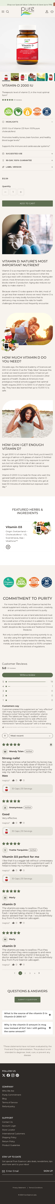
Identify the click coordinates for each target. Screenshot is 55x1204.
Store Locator (8, 1130)
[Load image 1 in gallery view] (27, 44)
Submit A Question (27, 999)
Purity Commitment (11, 1095)
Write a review (27, 675)
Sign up (48, 1171)
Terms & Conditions (35, 1188)
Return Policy (8, 1141)
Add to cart (27, 203)
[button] (7, 100)
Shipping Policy (9, 1137)
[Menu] (3, 12)
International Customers (13, 1133)
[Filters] (5, 735)
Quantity (6, 186)
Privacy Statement (19, 1188)
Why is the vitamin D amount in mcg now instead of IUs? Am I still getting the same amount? (25, 1028)
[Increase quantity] (21, 192)
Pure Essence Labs (29, 1195)
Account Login (9, 1126)
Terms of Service (10, 1102)
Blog (4, 1098)
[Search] (9, 12)
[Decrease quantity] (5, 192)
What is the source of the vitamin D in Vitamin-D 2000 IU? (25, 1015)
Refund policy (8, 1106)
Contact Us (7, 1122)
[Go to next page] (40, 973)
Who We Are (8, 1091)
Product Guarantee (11, 1145)
